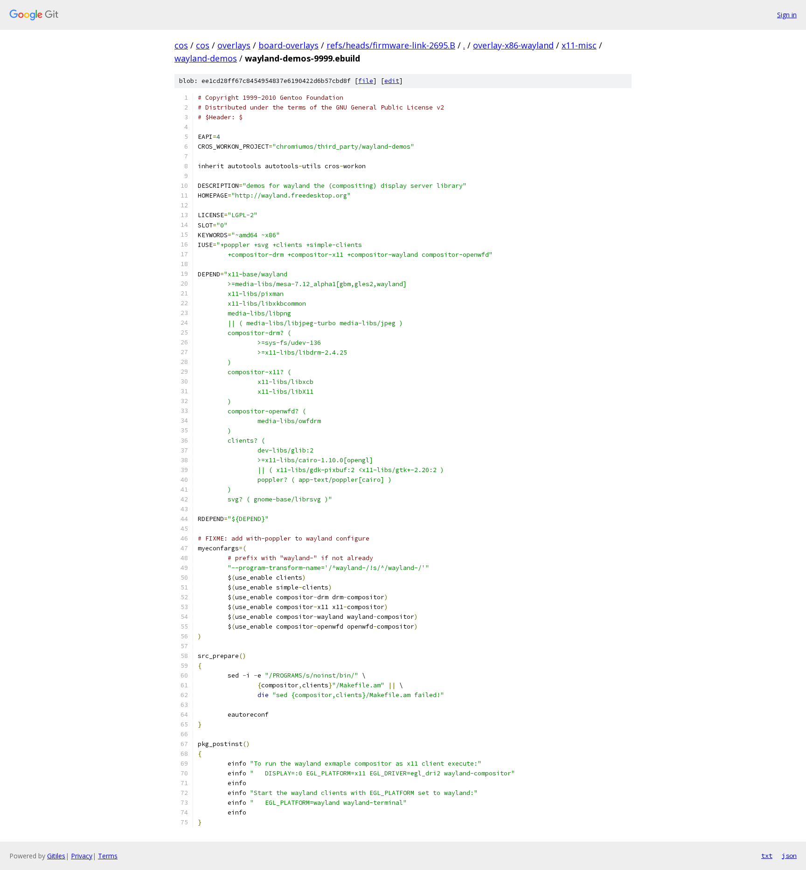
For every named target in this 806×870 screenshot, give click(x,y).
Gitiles (56, 855)
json (789, 855)
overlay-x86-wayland (513, 45)
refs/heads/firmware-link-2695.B (391, 45)
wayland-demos (205, 58)
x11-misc (579, 45)
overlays (233, 45)
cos (181, 45)
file (365, 81)
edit (391, 81)
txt (766, 855)
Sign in (787, 14)
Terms (108, 855)
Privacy (81, 855)
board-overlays (288, 45)
